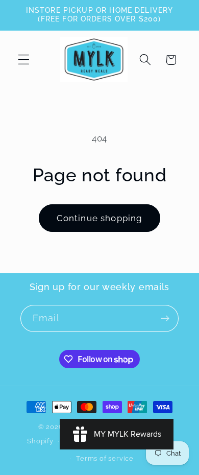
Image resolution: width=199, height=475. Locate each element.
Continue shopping (100, 218)
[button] (24, 60)
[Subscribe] (165, 318)
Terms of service (105, 458)
